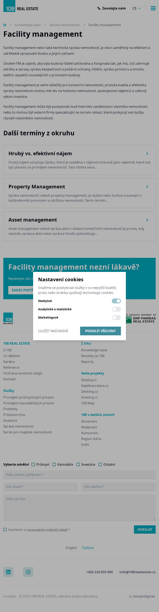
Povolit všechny (100, 331)
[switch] (116, 300)
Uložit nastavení (53, 331)
